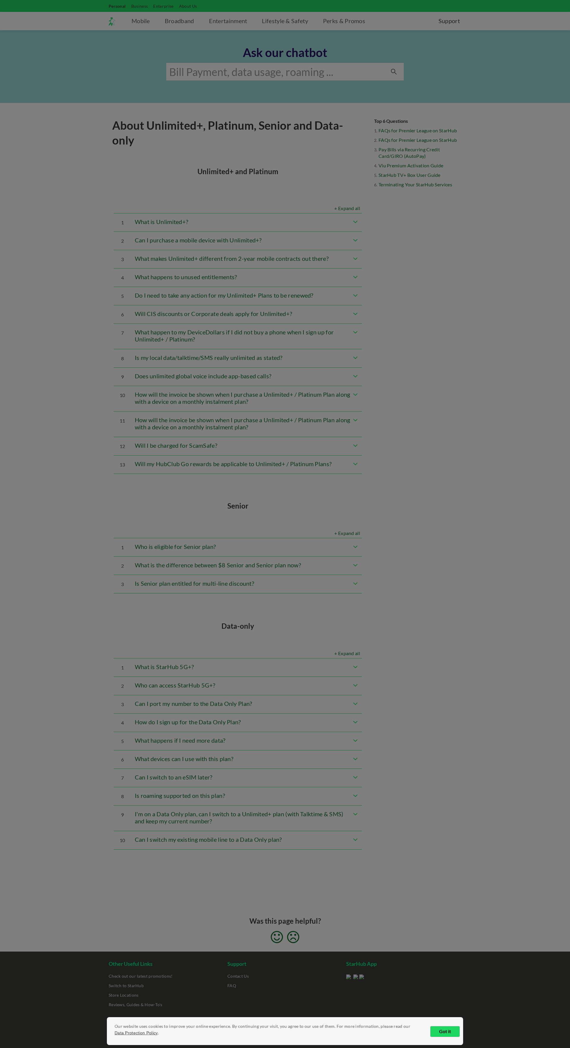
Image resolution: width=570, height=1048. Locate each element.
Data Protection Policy (136, 1032)
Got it (445, 1031)
